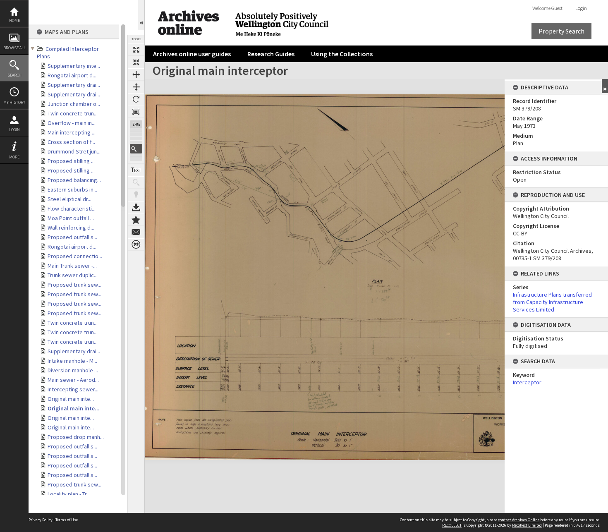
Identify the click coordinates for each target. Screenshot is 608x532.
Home (14, 20)
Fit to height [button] (136, 87)
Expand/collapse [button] (605, 86)
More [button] (14, 157)
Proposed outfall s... (72, 237)
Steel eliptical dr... (69, 199)
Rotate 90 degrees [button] (136, 99)
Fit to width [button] (136, 74)
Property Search (561, 31)
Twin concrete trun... (73, 113)
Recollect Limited (527, 525)
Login (14, 129)
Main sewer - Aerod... (73, 379)
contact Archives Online (518, 519)
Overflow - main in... (72, 123)
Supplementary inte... (74, 65)
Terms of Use (66, 519)
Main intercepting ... (72, 132)
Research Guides (270, 54)
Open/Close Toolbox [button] (141, 15)
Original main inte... (71, 399)
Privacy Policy (41, 519)
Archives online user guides (192, 54)
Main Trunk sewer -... (72, 265)
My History (14, 102)
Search (14, 75)
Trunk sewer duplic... (73, 275)
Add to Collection (136, 219)
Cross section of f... (71, 142)
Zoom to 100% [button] (136, 111)
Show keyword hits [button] (136, 182)
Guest (557, 8)
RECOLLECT (452, 525)
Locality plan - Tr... (69, 494)
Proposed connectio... (75, 256)
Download (136, 207)
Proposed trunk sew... (74, 284)
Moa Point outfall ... (71, 218)
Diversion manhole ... (73, 370)
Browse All (14, 47)
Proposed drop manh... (76, 437)
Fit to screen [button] (136, 62)
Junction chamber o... (74, 104)
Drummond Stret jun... (74, 151)
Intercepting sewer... (73, 389)
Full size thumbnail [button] (136, 49)
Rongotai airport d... (72, 75)
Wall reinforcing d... (71, 227)
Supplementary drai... (74, 85)
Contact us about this (136, 232)
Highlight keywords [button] (136, 195)
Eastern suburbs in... (72, 189)
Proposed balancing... (74, 180)
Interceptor (527, 382)
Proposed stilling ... (71, 161)
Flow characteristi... (72, 208)
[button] (136, 148)
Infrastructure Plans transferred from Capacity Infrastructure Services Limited (552, 302)
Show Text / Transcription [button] (136, 170)
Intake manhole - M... (72, 360)
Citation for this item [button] (136, 244)
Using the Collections (342, 54)
